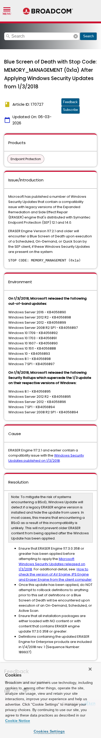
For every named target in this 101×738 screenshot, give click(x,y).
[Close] (90, 669)
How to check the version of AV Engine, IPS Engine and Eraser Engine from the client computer (55, 574)
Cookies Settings (49, 731)
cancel (75, 36)
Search (88, 36)
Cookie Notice (17, 721)
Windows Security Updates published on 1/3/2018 (46, 458)
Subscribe (70, 110)
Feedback (70, 102)
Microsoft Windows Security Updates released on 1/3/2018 (52, 564)
